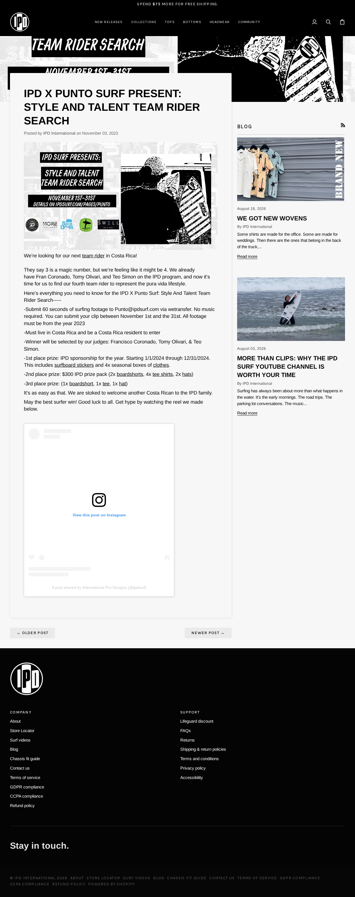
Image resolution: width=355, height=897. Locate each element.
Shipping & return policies (203, 749)
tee (106, 383)
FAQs (185, 730)
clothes (161, 365)
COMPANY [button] (20, 712)
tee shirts (163, 374)
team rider (93, 255)
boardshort (81, 383)
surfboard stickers (74, 365)
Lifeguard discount (196, 721)
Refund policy (22, 805)
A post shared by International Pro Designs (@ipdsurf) (99, 587)
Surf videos (20, 740)
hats (187, 374)
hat (122, 383)
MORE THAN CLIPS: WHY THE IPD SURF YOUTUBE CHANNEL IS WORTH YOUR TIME (287, 367)
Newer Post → (208, 632)
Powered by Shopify (111, 884)
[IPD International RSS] (343, 125)
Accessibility (191, 777)
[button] (144, 22)
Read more (247, 256)
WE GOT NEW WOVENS (272, 218)
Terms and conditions (199, 758)
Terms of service (25, 777)
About (15, 721)
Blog (14, 749)
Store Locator (22, 730)
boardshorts (130, 374)
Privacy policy (193, 768)
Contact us (20, 768)
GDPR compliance (27, 787)
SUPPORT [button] (190, 712)
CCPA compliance (26, 796)
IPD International (35, 878)
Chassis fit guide (25, 758)
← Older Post (32, 632)
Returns (187, 740)
